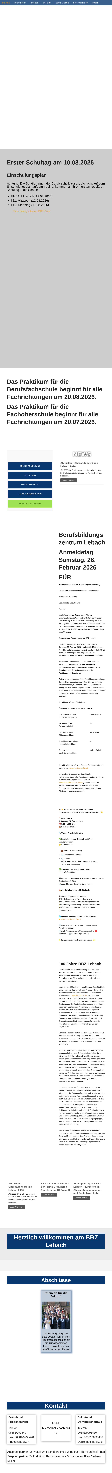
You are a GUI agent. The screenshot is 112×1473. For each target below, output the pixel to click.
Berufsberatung (30, 485)
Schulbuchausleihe (30, 504)
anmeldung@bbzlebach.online (71, 783)
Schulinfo (30, 475)
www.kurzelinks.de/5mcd (71, 919)
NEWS (82, 454)
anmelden (7, 8)
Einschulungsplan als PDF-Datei (31, 211)
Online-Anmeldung (30, 466)
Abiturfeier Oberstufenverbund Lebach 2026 (20, 1186)
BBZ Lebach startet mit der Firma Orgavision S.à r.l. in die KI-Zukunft (55, 1186)
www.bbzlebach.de (79, 996)
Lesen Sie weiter (68, 480)
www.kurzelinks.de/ (75, 768)
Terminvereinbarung (30, 494)
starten (6, 3)
